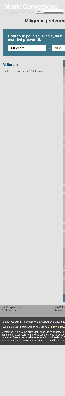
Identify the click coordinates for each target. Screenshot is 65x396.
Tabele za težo (28, 13)
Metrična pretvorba (12, 11)
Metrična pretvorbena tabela (16, 12)
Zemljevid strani (10, 310)
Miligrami (11, 65)
